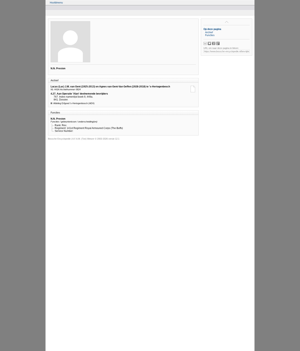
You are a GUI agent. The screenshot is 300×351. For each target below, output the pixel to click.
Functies (209, 35)
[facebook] (213, 43)
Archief (209, 32)
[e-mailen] (205, 43)
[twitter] (209, 43)
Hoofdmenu (56, 2)
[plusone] (218, 43)
